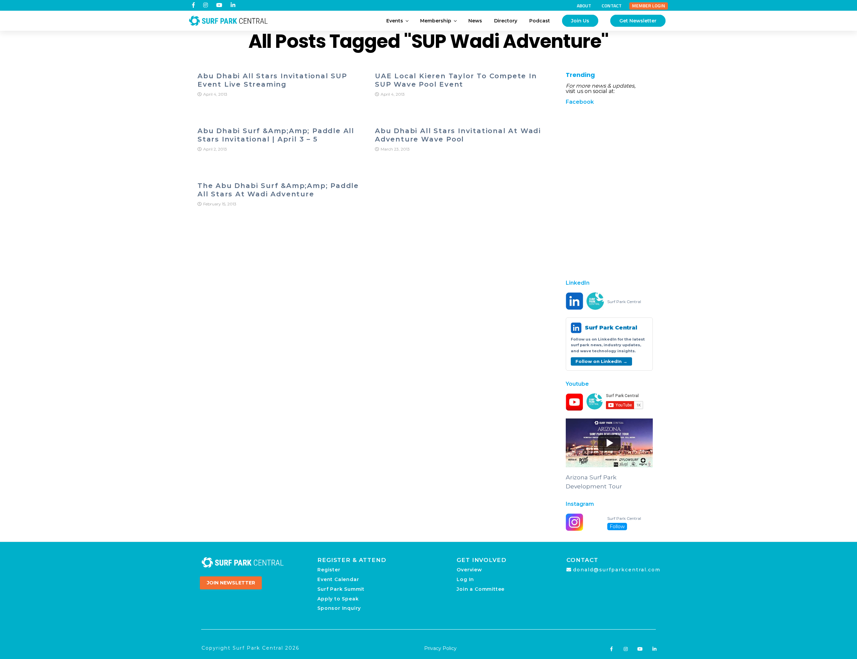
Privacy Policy (440, 648)
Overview (469, 570)
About (584, 5)
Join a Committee (480, 589)
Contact (612, 5)
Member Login (648, 5)
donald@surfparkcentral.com (616, 570)
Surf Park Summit (341, 589)
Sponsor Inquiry (339, 608)
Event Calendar (338, 579)
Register (328, 570)
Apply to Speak (338, 599)
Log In (465, 579)
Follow (617, 527)
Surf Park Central (624, 302)
